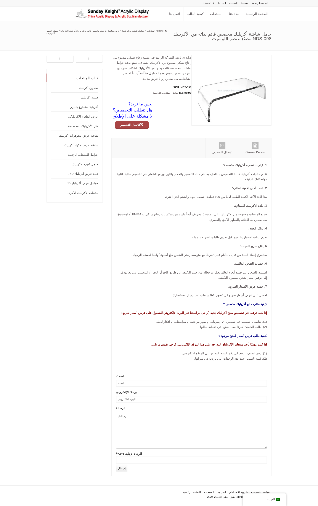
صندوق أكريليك (88, 88)
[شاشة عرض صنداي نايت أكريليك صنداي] (112, 14)
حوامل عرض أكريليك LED (81, 183)
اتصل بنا (222, 3)
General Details (255, 152)
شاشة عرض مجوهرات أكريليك (78, 135)
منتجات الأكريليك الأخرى (82, 193)
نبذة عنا (244, 3)
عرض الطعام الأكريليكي (83, 116)
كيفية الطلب (195, 14)
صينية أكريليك (89, 97)
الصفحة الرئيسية (260, 3)
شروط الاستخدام (238, 492)
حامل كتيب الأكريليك (85, 164)
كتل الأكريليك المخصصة (83, 126)
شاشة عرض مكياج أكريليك (81, 145)
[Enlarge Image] (228, 57)
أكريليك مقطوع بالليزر (84, 107)
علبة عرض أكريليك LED (83, 173)
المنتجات (233, 3)
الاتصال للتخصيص (130, 124)
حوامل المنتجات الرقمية (165, 92)
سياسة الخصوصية (260, 492)
